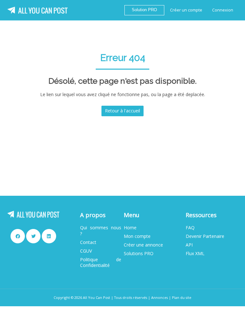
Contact (88, 242)
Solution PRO (144, 10)
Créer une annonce (143, 245)
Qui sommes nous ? (100, 230)
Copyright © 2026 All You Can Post (82, 297)
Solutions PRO (138, 253)
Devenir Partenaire (205, 236)
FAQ (190, 228)
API (189, 245)
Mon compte (137, 236)
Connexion (222, 10)
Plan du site (181, 297)
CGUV (86, 251)
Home (130, 228)
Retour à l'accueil (122, 111)
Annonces (159, 297)
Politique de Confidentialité (100, 262)
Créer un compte (186, 10)
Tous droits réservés (130, 297)
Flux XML (195, 253)
